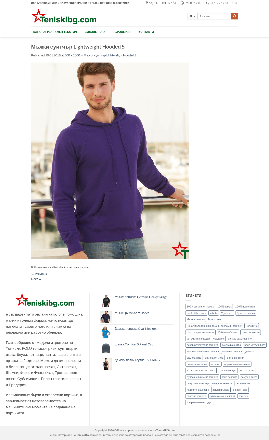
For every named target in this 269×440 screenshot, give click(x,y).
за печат (215, 364)
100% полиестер (245, 306)
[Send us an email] (236, 3)
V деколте (227, 313)
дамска (249, 351)
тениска (243, 396)
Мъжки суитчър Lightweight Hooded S (110, 55)
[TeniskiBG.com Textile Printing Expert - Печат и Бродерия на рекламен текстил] (63, 16)
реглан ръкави (220, 389)
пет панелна (243, 383)
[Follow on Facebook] (232, 3)
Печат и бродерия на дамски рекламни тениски (214, 325)
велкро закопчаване (240, 338)
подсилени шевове (198, 389)
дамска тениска (214, 357)
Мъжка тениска (196, 319)
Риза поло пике (251, 332)
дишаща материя (197, 364)
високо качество (231, 344)
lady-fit (214, 313)
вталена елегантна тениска (203, 351)
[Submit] (234, 16)
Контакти (146, 31)
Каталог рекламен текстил (55, 31)
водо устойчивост (254, 344)
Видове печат (96, 31)
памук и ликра (249, 376)
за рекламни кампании (237, 364)
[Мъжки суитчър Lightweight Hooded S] (110, 160)
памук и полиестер (198, 383)
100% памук (224, 306)
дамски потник (235, 357)
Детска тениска (246, 313)
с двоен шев (240, 389)
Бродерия (123, 31)
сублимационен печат (222, 396)
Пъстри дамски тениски (200, 332)
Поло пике (252, 325)
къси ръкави (247, 370)
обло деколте (229, 376)
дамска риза (194, 357)
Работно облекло (228, 332)
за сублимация (227, 370)
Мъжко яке (214, 319)
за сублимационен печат (201, 370)
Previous (39, 273)
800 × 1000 (72, 55)
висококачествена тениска (202, 344)
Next (36, 279)
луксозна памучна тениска (202, 376)
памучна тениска (222, 383)
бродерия (218, 338)
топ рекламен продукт (200, 402)
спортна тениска (196, 396)
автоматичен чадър (198, 338)
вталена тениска (232, 351)
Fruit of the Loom (196, 313)
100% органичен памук (200, 306)
